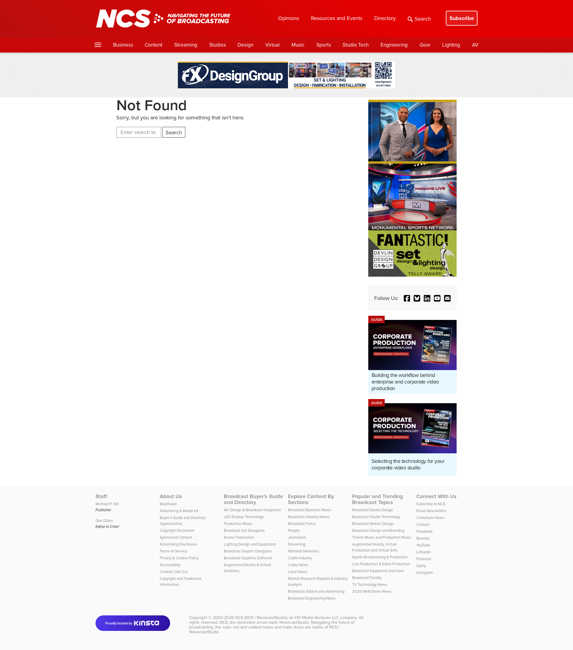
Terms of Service (173, 551)
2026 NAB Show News (371, 591)
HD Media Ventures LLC (317, 617)
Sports (323, 45)
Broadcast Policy (301, 523)
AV (475, 45)
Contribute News (430, 517)
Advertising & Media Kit (179, 511)
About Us (171, 496)
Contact (422, 524)
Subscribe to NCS (431, 504)
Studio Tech (356, 45)
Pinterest (423, 559)
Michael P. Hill (107, 504)
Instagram (424, 572)
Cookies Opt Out (174, 571)
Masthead (168, 504)
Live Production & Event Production (381, 564)
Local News (297, 571)
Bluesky (422, 538)
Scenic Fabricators (239, 537)
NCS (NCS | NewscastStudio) (261, 617)
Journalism (297, 537)
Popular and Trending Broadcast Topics (377, 499)
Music (298, 45)
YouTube (423, 545)
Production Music (238, 523)
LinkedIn (423, 552)
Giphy (421, 566)
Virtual (272, 45)
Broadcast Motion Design (373, 523)
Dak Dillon (104, 520)
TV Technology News (369, 584)
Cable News (298, 565)
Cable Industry (300, 558)
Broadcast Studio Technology (376, 517)
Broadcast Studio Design (372, 510)
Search (423, 19)
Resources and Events (336, 18)
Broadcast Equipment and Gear (378, 571)
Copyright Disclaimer (177, 530)
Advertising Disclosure (178, 544)
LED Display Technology (244, 517)
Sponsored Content (176, 537)
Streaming (185, 45)
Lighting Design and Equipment (250, 544)
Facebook (424, 531)
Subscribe (461, 18)
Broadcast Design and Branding (378, 530)
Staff (101, 496)
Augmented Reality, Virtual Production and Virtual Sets (375, 547)
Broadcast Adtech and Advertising (316, 591)
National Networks (303, 551)
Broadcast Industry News (308, 517)
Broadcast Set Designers (244, 530)
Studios (217, 45)
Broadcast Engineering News (312, 598)
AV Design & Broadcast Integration (252, 510)
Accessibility (170, 565)
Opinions (288, 18)
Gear (425, 45)
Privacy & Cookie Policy (179, 558)
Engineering (394, 45)
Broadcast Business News (309, 510)
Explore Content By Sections (311, 499)
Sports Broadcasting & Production (380, 557)
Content (153, 45)
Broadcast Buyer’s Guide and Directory (253, 499)
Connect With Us (436, 496)
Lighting (451, 45)
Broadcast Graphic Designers (248, 551)
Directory (385, 18)
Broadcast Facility (366, 577)
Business (123, 45)
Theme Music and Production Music (381, 537)
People (294, 530)
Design (245, 45)
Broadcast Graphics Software (248, 558)
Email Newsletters (431, 511)
